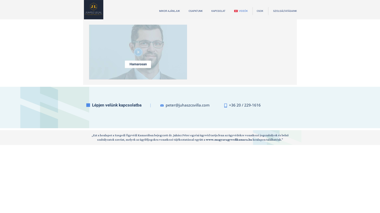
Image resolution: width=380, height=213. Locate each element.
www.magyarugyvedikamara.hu (229, 139)
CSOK (260, 10)
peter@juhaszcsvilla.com (188, 105)
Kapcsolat (218, 11)
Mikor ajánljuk (169, 11)
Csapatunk (196, 11)
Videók (243, 10)
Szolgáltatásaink (285, 11)
